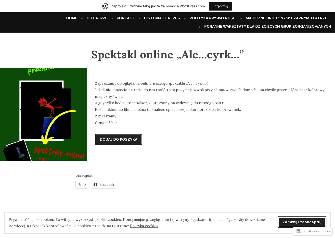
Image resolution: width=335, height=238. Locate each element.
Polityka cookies (144, 226)
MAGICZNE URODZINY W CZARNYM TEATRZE (286, 18)
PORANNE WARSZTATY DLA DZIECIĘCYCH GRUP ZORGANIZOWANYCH (267, 26)
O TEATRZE (97, 18)
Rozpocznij (220, 6)
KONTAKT (126, 18)
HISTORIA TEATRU (161, 18)
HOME (71, 18)
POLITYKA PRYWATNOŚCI (213, 18)
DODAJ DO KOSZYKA (118, 139)
